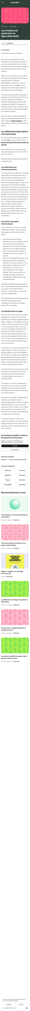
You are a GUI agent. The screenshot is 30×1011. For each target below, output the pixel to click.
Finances (7, 480)
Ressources (4, 26)
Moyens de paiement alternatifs (18, 459)
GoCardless (10, 43)
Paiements (13, 26)
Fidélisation (8, 475)
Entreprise (22, 480)
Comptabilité (8, 484)
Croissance (22, 475)
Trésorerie (22, 470)
